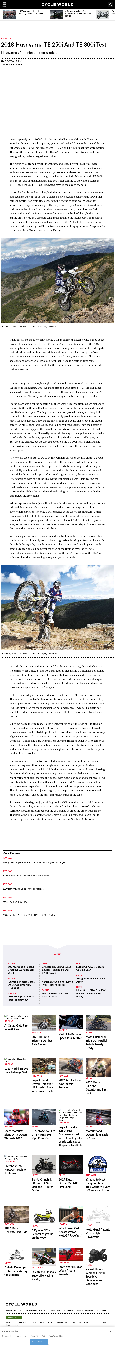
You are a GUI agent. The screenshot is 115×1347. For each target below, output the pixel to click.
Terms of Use (30, 1311)
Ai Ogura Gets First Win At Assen (91, 980)
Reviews (6, 38)
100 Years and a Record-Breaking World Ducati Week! (21, 970)
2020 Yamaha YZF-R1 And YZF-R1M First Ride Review (29, 915)
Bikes (44, 964)
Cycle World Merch (72, 1311)
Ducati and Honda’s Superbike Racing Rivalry (44, 1276)
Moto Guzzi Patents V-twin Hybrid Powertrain (98, 1233)
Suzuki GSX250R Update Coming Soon (90, 968)
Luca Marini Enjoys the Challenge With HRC (16, 1072)
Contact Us (54, 1311)
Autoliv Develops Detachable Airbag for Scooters (15, 1271)
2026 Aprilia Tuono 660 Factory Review (70, 1084)
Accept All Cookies (39, 1342)
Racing (45, 990)
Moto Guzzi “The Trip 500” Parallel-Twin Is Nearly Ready (91, 993)
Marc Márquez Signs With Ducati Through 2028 (15, 1135)
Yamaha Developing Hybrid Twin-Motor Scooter (57, 983)
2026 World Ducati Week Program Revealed (71, 1271)
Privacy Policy (13, 1311)
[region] (57, 1337)
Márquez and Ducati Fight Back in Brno (97, 1135)
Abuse (42, 1311)
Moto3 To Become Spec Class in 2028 (55, 995)
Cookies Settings (13, 1317)
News (44, 978)
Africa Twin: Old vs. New (15, 902)
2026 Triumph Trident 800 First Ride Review (22, 998)
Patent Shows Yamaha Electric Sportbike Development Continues (95, 1276)
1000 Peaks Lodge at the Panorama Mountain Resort (65, 139)
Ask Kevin (37, 1267)
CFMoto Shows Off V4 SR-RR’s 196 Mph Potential (43, 1135)
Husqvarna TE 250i (52, 147)
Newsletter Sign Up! (96, 1311)
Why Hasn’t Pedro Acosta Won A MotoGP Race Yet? (70, 1232)
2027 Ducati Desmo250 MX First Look (68, 1183)
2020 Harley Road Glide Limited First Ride (23, 889)
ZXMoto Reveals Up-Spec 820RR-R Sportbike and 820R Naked (56, 970)
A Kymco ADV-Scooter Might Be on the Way (42, 1234)
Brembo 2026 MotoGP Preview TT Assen (15, 1170)
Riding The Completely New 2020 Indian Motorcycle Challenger (34, 862)
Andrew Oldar (13, 61)
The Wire (12, 964)
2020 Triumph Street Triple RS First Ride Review (26, 875)
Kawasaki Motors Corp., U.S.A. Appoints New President (21, 985)
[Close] (110, 1331)
